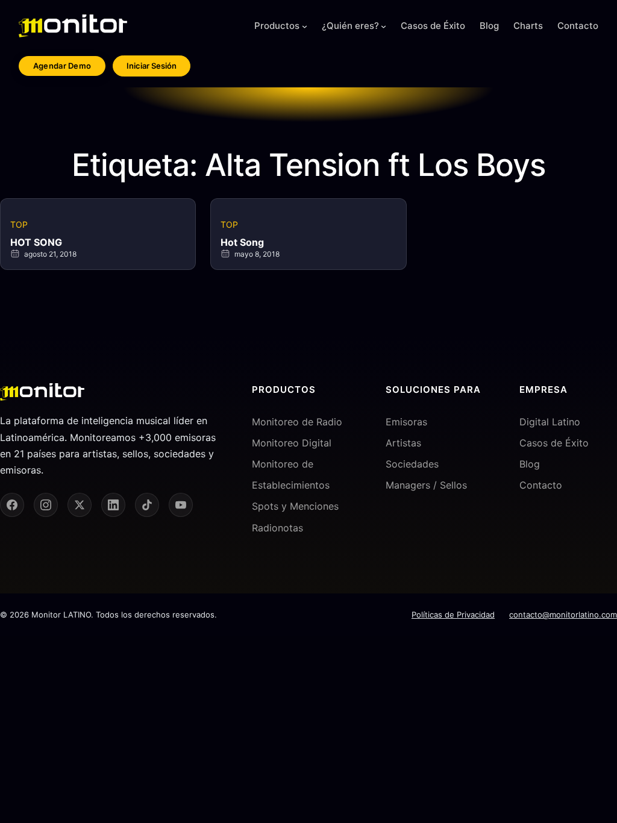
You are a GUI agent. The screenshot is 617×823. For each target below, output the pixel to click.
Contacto (540, 485)
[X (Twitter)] (79, 505)
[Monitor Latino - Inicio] (73, 25)
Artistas (403, 443)
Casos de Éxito (554, 443)
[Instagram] (46, 505)
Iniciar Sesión (152, 65)
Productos (276, 25)
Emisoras (406, 422)
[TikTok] (147, 505)
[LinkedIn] (113, 505)
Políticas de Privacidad (453, 614)
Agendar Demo (62, 65)
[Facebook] (12, 505)
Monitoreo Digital (291, 443)
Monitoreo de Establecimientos (291, 474)
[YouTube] (181, 505)
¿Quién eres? (350, 25)
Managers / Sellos (426, 485)
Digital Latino (549, 422)
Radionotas (277, 528)
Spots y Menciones (295, 506)
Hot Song (242, 242)
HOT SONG (36, 242)
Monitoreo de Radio (297, 422)
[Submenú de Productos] (304, 26)
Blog (529, 464)
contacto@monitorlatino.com (563, 614)
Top (19, 224)
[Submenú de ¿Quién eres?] (383, 26)
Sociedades (412, 464)
